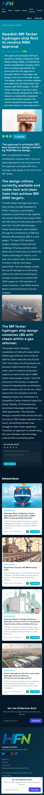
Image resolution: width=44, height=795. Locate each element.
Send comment (10, 464)
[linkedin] (16, 753)
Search (24, 10)
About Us (5, 759)
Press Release (32, 10)
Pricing (39, 10)
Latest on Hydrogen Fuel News (11, 25)
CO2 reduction (27, 240)
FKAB (4, 210)
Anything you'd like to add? (16, 451)
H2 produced (29, 363)
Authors (5, 762)
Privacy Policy (7, 776)
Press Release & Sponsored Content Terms (17, 773)
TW (7, 136)
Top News (4, 10)
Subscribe (38, 18)
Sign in (29, 18)
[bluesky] (3, 753)
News (10, 10)
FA (3, 136)
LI (10, 136)
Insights (17, 10)
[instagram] (12, 753)
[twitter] (7, 753)
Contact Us (6, 765)
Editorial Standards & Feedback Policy (15, 768)
